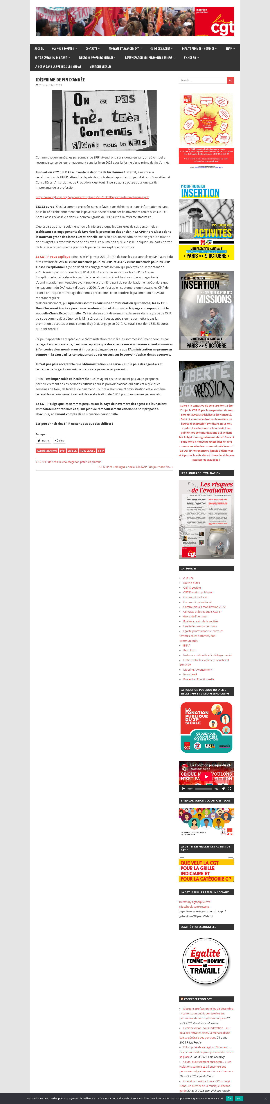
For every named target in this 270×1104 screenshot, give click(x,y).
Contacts (91, 49)
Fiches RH (190, 58)
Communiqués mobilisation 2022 (204, 607)
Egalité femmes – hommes (198, 49)
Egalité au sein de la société (200, 621)
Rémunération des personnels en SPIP (148, 58)
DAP (62, 450)
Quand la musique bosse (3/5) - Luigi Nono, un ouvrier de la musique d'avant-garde (205, 1086)
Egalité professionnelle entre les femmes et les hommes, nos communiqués (201, 635)
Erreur (72, 450)
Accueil (39, 49)
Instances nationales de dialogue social (207, 655)
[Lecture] (183, 788)
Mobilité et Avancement (124, 49)
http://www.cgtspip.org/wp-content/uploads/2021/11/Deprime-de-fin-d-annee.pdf (92, 197)
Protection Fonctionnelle (198, 679)
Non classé (190, 674)
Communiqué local (195, 597)
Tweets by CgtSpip (190, 902)
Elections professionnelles (96, 58)
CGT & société (192, 587)
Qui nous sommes (63, 49)
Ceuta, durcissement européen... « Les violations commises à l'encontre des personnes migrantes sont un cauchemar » (206, 1066)
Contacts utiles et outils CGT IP (202, 611)
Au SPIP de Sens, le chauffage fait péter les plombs (69, 462)
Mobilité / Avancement (197, 669)
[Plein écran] (229, 788)
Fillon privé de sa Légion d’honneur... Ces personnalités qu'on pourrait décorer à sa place (206, 1052)
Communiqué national (197, 602)
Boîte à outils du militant (51, 58)
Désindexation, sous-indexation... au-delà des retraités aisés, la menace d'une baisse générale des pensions (204, 1032)
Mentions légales (100, 67)
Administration (47, 450)
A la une (188, 578)
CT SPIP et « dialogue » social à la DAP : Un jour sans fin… (135, 467)
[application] (206, 776)
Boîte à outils (191, 583)
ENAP (229, 49)
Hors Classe (87, 450)
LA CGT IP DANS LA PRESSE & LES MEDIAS (58, 67)
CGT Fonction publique (197, 592)
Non (239, 1098)
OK (229, 1098)
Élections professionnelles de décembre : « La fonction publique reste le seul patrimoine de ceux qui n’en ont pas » (206, 1013)
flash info (189, 650)
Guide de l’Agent (160, 49)
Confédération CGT (198, 999)
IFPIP (101, 450)
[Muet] (223, 788)
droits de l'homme (194, 616)
